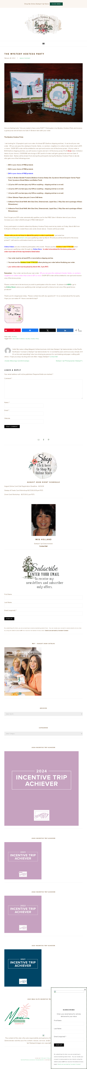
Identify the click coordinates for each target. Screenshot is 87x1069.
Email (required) (10, 610)
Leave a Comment (25, 58)
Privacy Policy (46, 1058)
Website (7, 418)
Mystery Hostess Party (32, 338)
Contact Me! (54, 357)
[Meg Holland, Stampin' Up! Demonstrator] (43, 33)
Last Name (8, 602)
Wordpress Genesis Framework (32, 1059)
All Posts (14, 336)
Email (6, 410)
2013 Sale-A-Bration (19, 338)
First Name (8, 594)
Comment (8, 378)
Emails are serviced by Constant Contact (56, 630)
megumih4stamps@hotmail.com (16, 238)
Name (7, 402)
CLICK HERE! (56, 4)
